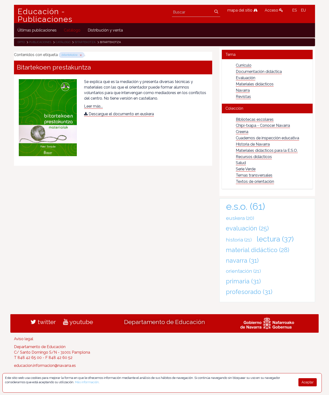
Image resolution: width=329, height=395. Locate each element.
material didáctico (257, 250)
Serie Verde (246, 169)
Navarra (243, 90)
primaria (243, 281)
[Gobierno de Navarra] (267, 322)
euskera (240, 218)
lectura (275, 239)
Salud (241, 162)
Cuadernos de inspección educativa (267, 138)
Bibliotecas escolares (255, 119)
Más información (87, 382)
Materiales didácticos (255, 84)
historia (239, 240)
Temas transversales (254, 175)
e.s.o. (245, 206)
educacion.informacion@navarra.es (45, 365)
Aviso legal (23, 339)
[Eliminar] (80, 55)
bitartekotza (85, 42)
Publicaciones (40, 42)
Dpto (21, 42)
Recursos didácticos (254, 156)
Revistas (243, 96)
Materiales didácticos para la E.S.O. (267, 150)
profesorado (249, 291)
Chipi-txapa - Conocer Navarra (263, 125)
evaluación (247, 228)
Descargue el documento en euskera (121, 114)
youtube (80, 321)
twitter (46, 321)
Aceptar (308, 382)
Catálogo (63, 42)
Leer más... (93, 106)
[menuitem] (37, 30)
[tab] (267, 54)
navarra (242, 260)
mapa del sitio (240, 10)
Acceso (272, 10)
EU (303, 10)
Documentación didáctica (259, 71)
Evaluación (245, 78)
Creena (242, 131)
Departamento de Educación (164, 321)
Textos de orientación (255, 181)
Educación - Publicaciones (45, 15)
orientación (243, 271)
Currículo (243, 65)
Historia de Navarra (253, 144)
